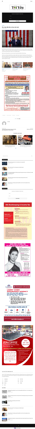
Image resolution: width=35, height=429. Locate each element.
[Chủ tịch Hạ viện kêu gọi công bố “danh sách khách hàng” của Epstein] (7, 65)
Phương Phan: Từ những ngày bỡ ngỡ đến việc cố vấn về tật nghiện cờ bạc (19, 182)
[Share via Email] (19, 118)
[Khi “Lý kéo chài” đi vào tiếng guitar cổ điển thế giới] (4, 168)
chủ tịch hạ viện (9, 115)
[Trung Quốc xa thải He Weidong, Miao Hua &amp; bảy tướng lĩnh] (28, 65)
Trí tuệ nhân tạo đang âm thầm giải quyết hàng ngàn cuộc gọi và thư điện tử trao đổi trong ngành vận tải (20, 173)
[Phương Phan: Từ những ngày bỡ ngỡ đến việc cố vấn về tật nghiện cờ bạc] (4, 184)
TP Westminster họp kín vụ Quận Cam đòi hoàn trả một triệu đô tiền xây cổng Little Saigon (20, 418)
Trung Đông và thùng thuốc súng (10, 145)
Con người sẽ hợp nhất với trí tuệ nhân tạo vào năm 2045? (16, 162)
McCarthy (13, 115)
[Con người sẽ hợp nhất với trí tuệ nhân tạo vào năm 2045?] (4, 163)
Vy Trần (8, 121)
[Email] (31, 1)
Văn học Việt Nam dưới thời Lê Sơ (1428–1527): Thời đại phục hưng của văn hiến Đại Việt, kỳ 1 (20, 396)
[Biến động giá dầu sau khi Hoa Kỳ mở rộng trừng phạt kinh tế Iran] (4, 179)
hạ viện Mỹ (4, 115)
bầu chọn (17, 115)
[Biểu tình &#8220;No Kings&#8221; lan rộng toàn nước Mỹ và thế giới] (17, 65)
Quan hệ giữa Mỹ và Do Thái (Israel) (25, 145)
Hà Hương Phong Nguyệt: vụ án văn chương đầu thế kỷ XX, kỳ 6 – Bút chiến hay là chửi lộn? (20, 391)
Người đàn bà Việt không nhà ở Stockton (14, 400)
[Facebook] (30, 1)
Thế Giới (3, 25)
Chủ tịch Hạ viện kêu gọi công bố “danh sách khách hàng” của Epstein (6, 69)
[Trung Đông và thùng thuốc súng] (9, 140)
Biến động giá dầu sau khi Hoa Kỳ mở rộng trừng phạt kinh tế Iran (17, 177)
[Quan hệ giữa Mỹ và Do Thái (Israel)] (25, 140)
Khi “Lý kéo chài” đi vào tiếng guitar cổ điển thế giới (16, 167)
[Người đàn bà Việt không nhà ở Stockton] (4, 402)
